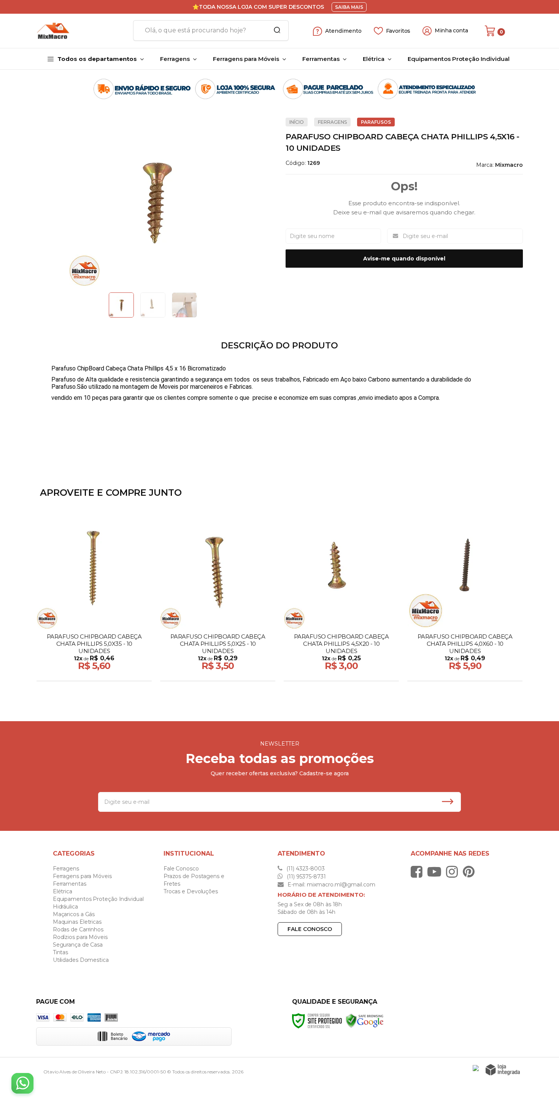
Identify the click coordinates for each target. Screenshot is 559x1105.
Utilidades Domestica (81, 959)
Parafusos (376, 122)
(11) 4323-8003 (305, 868)
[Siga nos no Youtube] (436, 871)
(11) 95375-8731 (305, 876)
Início (296, 122)
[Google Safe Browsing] (365, 1020)
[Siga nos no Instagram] (454, 871)
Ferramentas (69, 883)
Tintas (60, 952)
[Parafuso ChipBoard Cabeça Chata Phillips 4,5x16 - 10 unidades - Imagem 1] (121, 305)
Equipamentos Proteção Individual (98, 899)
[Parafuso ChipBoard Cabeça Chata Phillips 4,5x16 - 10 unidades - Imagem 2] (152, 305)
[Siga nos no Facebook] (418, 871)
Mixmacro (509, 164)
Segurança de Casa (78, 944)
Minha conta (451, 31)
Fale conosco (309, 929)
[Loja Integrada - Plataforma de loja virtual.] (503, 1069)
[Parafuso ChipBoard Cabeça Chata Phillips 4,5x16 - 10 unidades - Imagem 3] (184, 305)
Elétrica (62, 891)
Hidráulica (65, 906)
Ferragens (332, 122)
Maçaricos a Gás (74, 914)
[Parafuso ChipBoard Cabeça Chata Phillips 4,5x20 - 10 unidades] (341, 598)
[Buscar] (274, 30)
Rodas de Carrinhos (78, 929)
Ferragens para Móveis (82, 876)
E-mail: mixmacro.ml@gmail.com (330, 884)
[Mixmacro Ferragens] (81, 31)
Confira (95, 673)
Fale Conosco (181, 868)
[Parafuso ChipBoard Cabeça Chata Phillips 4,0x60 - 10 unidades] (464, 598)
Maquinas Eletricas (77, 921)
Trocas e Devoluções (191, 891)
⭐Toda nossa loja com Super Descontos (258, 6)
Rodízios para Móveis (80, 937)
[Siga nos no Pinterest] (470, 871)
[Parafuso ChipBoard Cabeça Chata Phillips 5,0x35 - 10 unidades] (94, 598)
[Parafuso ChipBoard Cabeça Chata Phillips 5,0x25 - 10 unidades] (217, 598)
